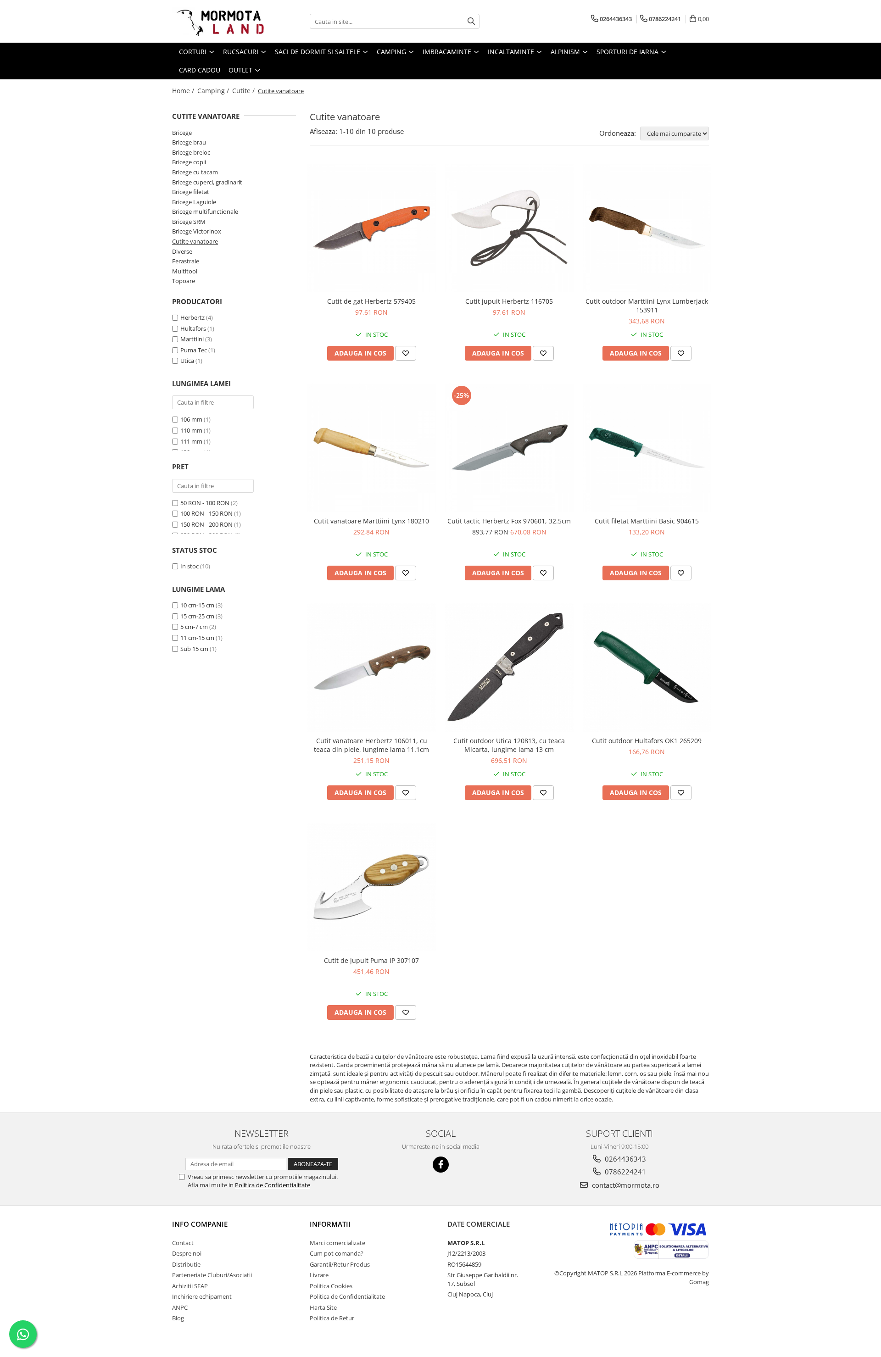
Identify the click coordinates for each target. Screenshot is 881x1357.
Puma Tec (193, 350)
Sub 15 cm (194, 649)
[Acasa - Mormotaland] (218, 21)
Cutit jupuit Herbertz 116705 (509, 301)
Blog (178, 1318)
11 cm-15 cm (197, 638)
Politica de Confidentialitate (272, 1185)
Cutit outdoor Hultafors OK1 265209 (647, 740)
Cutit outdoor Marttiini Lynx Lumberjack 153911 (646, 305)
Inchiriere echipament (202, 1296)
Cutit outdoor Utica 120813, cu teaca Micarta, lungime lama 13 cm (509, 745)
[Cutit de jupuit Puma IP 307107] (371, 887)
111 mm (191, 441)
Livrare (319, 1275)
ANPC (180, 1307)
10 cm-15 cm (197, 605)
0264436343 (624, 1158)
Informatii (330, 1224)
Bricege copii (189, 162)
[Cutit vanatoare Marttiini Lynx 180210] (371, 448)
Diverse (182, 251)
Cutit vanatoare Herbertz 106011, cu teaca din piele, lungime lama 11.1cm (371, 745)
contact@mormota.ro (624, 1185)
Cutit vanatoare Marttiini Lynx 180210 (371, 521)
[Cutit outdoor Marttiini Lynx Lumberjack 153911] (647, 228)
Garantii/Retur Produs (340, 1264)
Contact (183, 1243)
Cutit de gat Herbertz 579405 (371, 301)
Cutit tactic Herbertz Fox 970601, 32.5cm (509, 521)
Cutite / (244, 90)
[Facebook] (441, 1165)
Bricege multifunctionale (205, 211)
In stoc (189, 566)
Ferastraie (185, 261)
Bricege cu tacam (195, 172)
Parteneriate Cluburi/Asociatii (212, 1275)
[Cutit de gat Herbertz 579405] (371, 228)
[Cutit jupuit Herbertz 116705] (509, 228)
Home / (184, 90)
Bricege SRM (189, 221)
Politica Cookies (331, 1286)
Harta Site (323, 1307)
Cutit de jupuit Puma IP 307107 (371, 960)
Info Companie (200, 1224)
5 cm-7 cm (194, 627)
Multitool (184, 271)
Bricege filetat (190, 192)
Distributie (186, 1264)
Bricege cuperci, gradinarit (207, 182)
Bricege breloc (191, 152)
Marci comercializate (337, 1243)
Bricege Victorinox (196, 231)
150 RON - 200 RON (206, 524)
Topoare (183, 281)
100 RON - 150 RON (206, 513)
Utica (187, 360)
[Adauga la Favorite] (405, 353)
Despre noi (186, 1253)
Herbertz (192, 317)
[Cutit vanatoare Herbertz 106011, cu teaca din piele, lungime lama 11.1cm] (371, 667)
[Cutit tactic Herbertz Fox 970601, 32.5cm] (509, 448)
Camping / (214, 90)
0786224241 (624, 1171)
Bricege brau (189, 142)
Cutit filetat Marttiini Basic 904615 (647, 521)
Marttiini (192, 339)
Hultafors (193, 328)
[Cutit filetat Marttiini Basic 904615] (647, 448)
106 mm (191, 419)
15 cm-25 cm (197, 616)
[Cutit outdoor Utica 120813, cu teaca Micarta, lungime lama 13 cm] (509, 667)
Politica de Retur (332, 1318)
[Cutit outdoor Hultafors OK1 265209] (647, 667)
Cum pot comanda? (336, 1253)
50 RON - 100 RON (204, 503)
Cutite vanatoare (195, 241)
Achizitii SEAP (190, 1286)
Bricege (182, 132)
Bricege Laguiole (194, 202)
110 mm (191, 430)
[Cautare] (471, 21)
